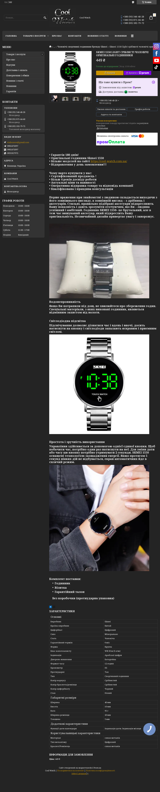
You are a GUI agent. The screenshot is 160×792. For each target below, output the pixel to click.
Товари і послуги (34, 35)
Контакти (74, 35)
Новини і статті (98, 35)
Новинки (121, 35)
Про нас (57, 35)
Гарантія (11, 91)
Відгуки (10, 65)
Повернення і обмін (17, 75)
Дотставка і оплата (16, 70)
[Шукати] (45, 18)
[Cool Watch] (62, 17)
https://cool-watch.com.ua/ (109, 161)
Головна (11, 35)
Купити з (133, 72)
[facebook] (50, 607)
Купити (111, 72)
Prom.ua (97, 767)
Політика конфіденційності (100, 770)
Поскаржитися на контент (70, 770)
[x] (54, 607)
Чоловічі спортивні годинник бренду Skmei (82, 46)
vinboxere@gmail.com (18, 142)
